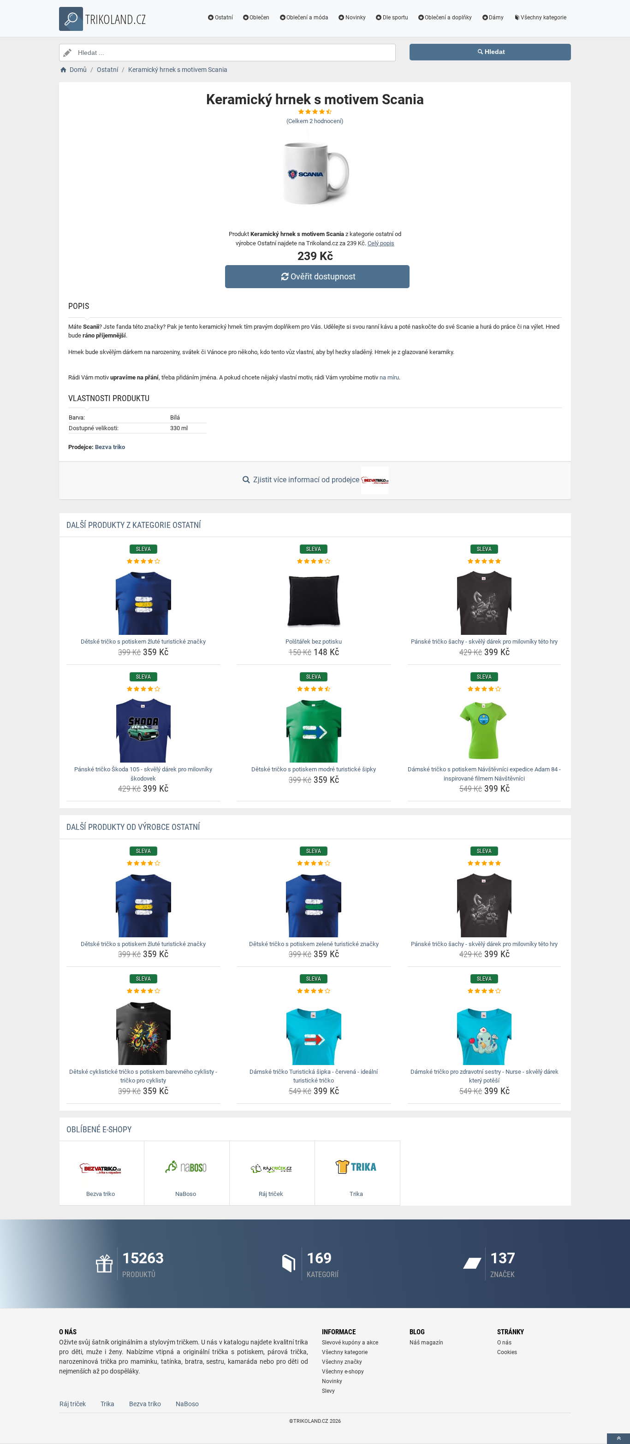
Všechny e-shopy (343, 1371)
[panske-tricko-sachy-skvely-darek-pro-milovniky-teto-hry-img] (484, 600)
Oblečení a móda (307, 17)
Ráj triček (72, 1404)
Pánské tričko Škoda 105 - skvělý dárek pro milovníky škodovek (143, 774)
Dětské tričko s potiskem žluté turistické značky (143, 641)
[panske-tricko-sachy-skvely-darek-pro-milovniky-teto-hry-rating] (484, 561)
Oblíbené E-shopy (98, 1129)
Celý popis (381, 243)
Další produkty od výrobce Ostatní (133, 827)
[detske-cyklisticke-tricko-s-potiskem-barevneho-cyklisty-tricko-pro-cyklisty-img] (143, 1030)
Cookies (507, 1352)
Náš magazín (426, 1342)
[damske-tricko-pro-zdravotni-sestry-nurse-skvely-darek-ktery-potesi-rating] (484, 991)
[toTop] (618, 1438)
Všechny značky (342, 1362)
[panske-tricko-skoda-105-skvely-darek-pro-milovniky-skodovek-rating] (143, 689)
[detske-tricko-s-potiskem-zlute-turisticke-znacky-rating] (143, 561)
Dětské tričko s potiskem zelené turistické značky (314, 944)
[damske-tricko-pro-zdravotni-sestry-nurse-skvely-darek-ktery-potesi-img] (484, 1030)
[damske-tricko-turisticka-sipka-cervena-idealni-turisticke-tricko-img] (314, 1030)
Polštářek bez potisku (313, 641)
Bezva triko (110, 447)
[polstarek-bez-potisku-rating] (314, 561)
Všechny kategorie (543, 17)
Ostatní (224, 17)
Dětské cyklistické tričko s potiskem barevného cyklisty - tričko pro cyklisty (143, 1076)
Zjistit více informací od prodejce (306, 479)
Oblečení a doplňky (448, 17)
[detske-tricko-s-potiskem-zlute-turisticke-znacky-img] (143, 600)
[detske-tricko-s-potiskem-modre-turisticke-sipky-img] (314, 728)
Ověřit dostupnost (323, 276)
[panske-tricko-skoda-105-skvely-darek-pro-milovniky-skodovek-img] (143, 728)
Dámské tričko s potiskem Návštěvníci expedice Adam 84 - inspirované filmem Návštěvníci (484, 774)
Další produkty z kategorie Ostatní (133, 525)
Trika (107, 1404)
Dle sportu (395, 17)
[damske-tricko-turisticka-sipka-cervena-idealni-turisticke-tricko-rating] (314, 991)
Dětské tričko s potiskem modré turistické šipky (313, 769)
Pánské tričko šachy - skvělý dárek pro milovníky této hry (484, 641)
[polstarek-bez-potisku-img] (314, 600)
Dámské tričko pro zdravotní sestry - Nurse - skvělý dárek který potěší (484, 1076)
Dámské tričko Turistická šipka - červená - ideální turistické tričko (314, 1076)
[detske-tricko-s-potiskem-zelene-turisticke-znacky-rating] (314, 863)
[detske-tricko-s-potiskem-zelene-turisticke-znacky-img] (314, 902)
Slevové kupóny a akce (350, 1342)
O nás (504, 1342)
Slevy (328, 1391)
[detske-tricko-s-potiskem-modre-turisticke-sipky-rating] (314, 689)
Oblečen (259, 17)
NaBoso (187, 1404)
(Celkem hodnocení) (315, 121)
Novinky (355, 17)
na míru (389, 377)
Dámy (496, 17)
